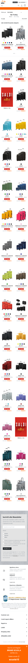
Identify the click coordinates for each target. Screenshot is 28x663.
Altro (6, 537)
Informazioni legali (22, 641)
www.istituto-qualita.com (14, 608)
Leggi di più (12, 574)
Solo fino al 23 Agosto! (14, 648)
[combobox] (14, 12)
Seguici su (4, 623)
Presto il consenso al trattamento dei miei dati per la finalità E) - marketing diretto (15, 541)
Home (10, 16)
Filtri (2, 19)
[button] (4, 39)
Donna (6, 535)
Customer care (5, 615)
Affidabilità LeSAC (6, 636)
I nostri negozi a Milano (7, 619)
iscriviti (7, 548)
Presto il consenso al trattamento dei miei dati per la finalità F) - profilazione (15, 544)
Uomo (6, 533)
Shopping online (5, 632)
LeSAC (3, 627)
